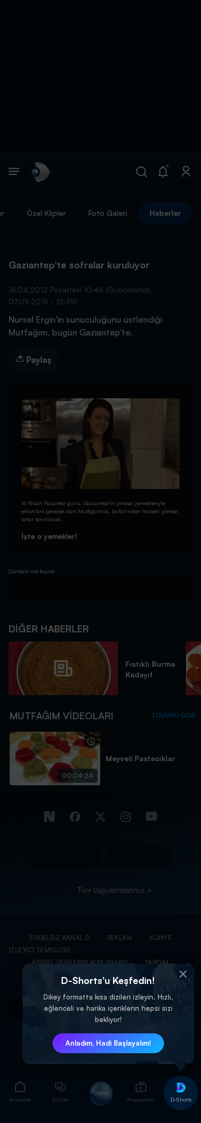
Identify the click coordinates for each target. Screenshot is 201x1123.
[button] (183, 974)
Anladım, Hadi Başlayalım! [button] (108, 1043)
